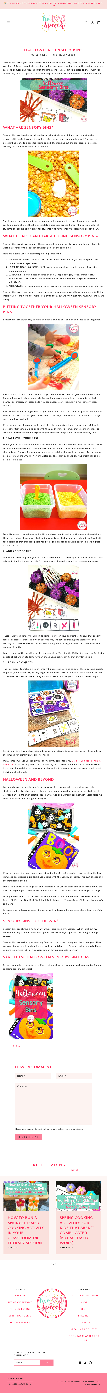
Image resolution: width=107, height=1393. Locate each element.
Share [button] (18, 1046)
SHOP (84, 1302)
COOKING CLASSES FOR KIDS (84, 1338)
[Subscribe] (47, 1363)
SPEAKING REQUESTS (84, 1329)
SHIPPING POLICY (20, 1315)
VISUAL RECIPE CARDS (84, 1295)
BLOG (84, 1308)
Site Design (89, 1382)
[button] (8, 23)
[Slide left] (46, 1264)
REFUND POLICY (20, 1308)
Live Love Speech (72, 1382)
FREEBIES (84, 1315)
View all (74, 1170)
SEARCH (20, 1295)
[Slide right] (61, 1264)
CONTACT (84, 1322)
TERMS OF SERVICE (20, 1302)
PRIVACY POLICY (20, 1322)
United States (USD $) (18, 1384)
